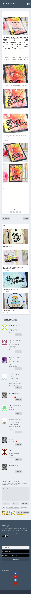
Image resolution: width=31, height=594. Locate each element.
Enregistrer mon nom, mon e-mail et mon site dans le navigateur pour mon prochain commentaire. (15, 508)
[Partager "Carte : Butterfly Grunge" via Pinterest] (17, 211)
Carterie (22, 27)
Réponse (18, 335)
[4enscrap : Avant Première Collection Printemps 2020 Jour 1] (15, 257)
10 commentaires (16, 28)
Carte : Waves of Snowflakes (10, 289)
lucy (10, 340)
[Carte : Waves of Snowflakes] (15, 280)
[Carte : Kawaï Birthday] (15, 301)
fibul (10, 357)
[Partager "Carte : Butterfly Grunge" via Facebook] (11, 211)
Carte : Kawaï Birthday (9, 310)
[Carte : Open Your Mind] (15, 236)
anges (11, 450)
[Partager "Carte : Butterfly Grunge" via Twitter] (14, 211)
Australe (10, 27)
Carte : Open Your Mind (9, 246)
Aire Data (23, 592)
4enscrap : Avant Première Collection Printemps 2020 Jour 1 (13, 267)
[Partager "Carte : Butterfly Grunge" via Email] (19, 211)
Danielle (11, 325)
